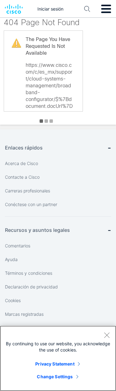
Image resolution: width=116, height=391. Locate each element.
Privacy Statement (54, 363)
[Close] (107, 335)
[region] (58, 358)
